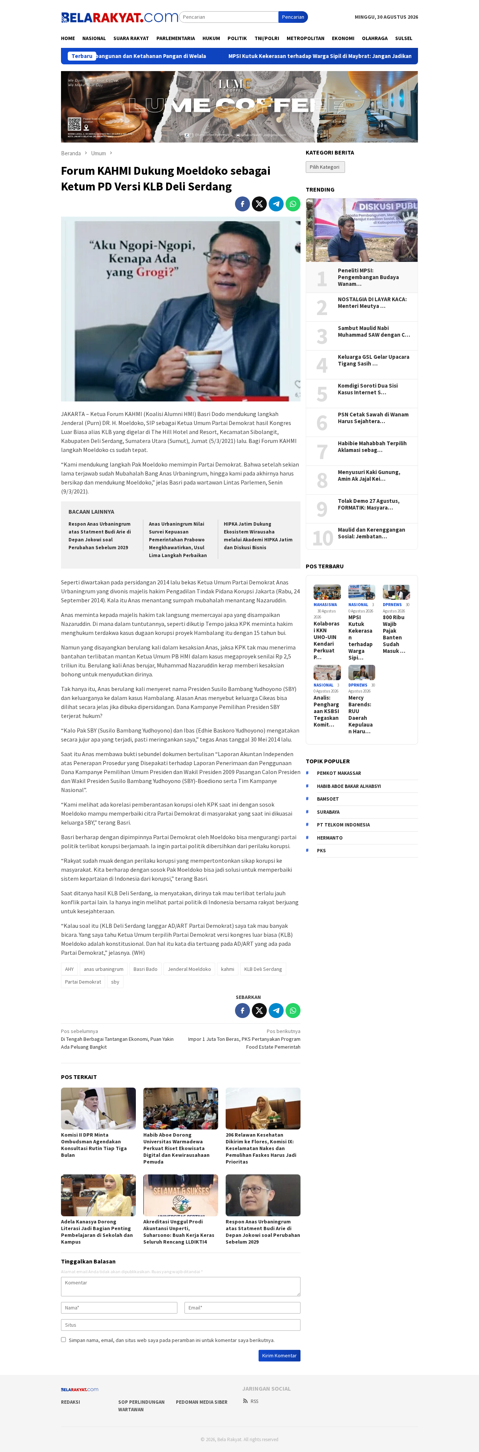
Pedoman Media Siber (202, 1402)
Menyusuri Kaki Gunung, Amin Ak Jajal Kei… (369, 475)
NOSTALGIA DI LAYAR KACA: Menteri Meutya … (372, 302)
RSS (254, 1401)
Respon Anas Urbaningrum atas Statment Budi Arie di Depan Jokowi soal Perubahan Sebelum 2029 (263, 1231)
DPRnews (392, 604)
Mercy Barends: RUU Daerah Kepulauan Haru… (360, 714)
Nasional (358, 604)
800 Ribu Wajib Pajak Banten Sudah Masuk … (394, 634)
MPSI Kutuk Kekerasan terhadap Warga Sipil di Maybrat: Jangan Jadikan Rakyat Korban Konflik (301, 56)
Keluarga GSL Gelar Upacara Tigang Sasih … (373, 360)
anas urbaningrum (103, 969)
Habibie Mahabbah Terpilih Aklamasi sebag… (372, 446)
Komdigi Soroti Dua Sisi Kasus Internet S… (368, 389)
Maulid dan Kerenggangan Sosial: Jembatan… (371, 533)
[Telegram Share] (276, 203)
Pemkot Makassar (339, 773)
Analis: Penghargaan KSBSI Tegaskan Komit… (326, 711)
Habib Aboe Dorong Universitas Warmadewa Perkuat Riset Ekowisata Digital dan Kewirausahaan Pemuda (176, 1148)
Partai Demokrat (83, 981)
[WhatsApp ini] (293, 203)
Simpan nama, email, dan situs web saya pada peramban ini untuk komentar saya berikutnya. (172, 1340)
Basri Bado (146, 969)
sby (115, 981)
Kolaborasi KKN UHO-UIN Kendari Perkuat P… (326, 640)
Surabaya (328, 812)
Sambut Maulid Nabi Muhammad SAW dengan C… (374, 331)
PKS (321, 850)
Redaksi (70, 1402)
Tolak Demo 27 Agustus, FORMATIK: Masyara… (369, 504)
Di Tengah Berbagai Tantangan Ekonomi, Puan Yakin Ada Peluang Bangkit (117, 1039)
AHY (69, 969)
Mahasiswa (325, 604)
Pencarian (293, 16)
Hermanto (330, 838)
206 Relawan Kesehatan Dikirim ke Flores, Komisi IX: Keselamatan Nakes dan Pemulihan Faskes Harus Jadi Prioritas (261, 1148)
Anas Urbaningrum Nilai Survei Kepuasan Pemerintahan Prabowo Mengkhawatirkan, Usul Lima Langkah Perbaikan (178, 540)
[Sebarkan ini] (242, 203)
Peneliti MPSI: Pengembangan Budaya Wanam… (368, 277)
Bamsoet (328, 799)
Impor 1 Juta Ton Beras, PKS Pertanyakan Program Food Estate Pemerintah (244, 1039)
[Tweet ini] (259, 203)
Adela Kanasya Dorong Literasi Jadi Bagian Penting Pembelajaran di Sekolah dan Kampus (97, 1231)
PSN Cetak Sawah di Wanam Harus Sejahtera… (373, 418)
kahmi (227, 969)
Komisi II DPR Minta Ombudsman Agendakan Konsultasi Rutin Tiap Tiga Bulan (94, 1144)
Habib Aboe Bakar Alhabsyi (349, 786)
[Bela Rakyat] (120, 16)
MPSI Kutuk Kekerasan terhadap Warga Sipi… (360, 637)
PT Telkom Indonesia (343, 825)
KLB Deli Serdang (263, 969)
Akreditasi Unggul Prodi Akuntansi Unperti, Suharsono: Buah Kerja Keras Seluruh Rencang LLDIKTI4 (178, 1231)
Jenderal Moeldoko (189, 969)
